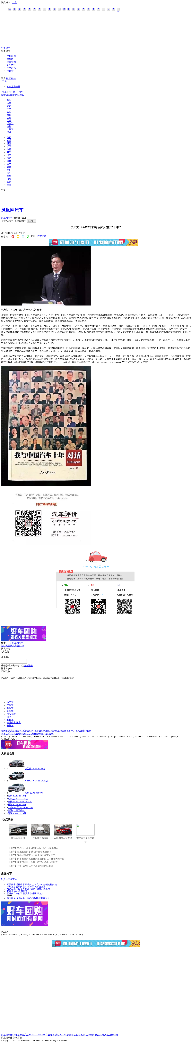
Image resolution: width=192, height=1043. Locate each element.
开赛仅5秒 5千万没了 (17, 891)
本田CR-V (30, 780)
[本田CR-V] (16, 780)
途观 (10, 795)
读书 (9, 164)
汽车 (9, 155)
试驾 (9, 103)
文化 (9, 170)
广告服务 (50, 1034)
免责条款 (80, 1034)
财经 (9, 143)
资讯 (9, 140)
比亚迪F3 (82, 730)
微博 (8, 78)
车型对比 (11, 68)
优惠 (9, 117)
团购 (9, 120)
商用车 (19, 92)
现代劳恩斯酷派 (30, 733)
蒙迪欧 (13, 730)
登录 (3, 95)
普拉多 (67, 730)
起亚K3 (28, 730)
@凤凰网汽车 (16, 642)
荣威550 (50, 733)
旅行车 (10, 719)
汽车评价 (41, 236)
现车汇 (10, 123)
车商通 (11, 92)
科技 (9, 161)
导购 (9, 106)
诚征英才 (59, 1034)
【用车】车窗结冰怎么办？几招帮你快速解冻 (30, 866)
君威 (8, 730)
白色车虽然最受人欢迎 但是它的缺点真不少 (28, 889)
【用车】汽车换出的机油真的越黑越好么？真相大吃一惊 (36, 859)
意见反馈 (99, 1034)
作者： (4, 642)
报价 (9, 114)
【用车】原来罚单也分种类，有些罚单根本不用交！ (34, 862)
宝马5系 (56, 730)
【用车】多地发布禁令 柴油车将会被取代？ (29, 852)
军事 (9, 176)
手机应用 (11, 56)
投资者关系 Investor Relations (31, 1034)
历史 (9, 173)
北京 (14, 2)
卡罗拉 (74, 730)
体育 (9, 149)
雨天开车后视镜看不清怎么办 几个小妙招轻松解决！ (33, 884)
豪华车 (10, 711)
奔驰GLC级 (13, 807)
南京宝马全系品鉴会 (85, 840)
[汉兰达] (16, 768)
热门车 (10, 702)
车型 (9, 109)
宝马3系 (21, 730)
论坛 (9, 126)
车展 (4, 81)
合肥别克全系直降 (63, 838)
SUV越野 (11, 714)
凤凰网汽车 (12, 210)
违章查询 (11, 62)
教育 (9, 167)
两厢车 (10, 708)
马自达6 (48, 730)
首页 (9, 137)
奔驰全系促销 (18, 838)
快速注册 (10, 95)
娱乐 (9, 146)
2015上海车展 (13, 86)
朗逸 (10, 813)
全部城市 (118, 9)
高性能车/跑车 (14, 722)
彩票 (9, 182)
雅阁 (3, 730)
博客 (9, 179)
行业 (9, 132)
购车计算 (11, 65)
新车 (9, 100)
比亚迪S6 (18, 733)
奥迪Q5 (11, 810)
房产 (9, 158)
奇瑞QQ (42, 733)
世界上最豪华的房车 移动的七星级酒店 (26, 887)
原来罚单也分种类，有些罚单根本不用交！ (28, 898)
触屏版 (10, 59)
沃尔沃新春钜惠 (40, 838)
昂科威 (11, 798)
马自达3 (5, 733)
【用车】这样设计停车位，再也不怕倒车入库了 (31, 855)
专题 (4, 92)
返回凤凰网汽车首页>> (12, 645)
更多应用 (5, 48)
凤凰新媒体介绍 (9, 1034)
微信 (13, 78)
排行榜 (10, 70)
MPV (9, 717)
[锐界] (16, 793)
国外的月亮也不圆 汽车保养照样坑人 (25, 893)
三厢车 (10, 705)
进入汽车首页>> (9, 879)
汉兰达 (28, 768)
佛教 (9, 184)
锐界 (27, 793)
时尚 (9, 152)
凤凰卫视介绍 (111, 1034)
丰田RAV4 (13, 801)
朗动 (11, 733)
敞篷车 (10, 725)
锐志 (62, 730)
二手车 (10, 129)
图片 (9, 111)
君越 (89, 730)
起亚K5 (40, 730)
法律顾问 (89, 1034)
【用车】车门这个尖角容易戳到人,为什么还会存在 (33, 848)
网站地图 (19, 95)
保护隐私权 (70, 1034)
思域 (34, 730)
